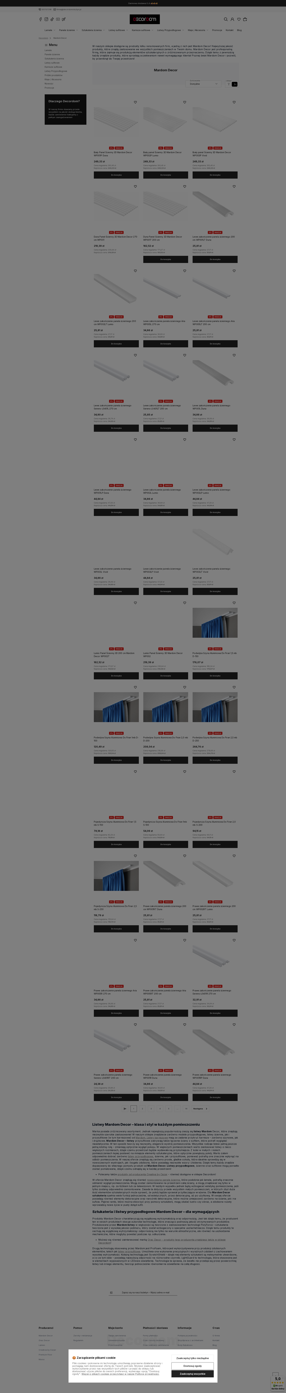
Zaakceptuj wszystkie (192, 1373)
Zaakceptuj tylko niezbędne (192, 1358)
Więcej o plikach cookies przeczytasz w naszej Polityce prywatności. (120, 1373)
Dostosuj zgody (193, 1365)
